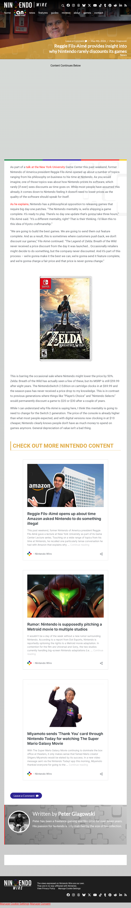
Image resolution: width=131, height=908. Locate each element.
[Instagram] (73, 5)
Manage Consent (40, 903)
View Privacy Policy (46, 888)
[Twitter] (89, 5)
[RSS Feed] (125, 5)
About (77, 12)
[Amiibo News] (20, 13)
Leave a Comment (75, 40)
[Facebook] (68, 5)
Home (7, 12)
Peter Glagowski (118, 40)
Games (87, 12)
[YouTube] (95, 5)
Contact (98, 12)
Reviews (66, 12)
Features (43, 12)
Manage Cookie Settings (69, 888)
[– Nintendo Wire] (25, 5)
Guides (55, 12)
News (32, 12)
